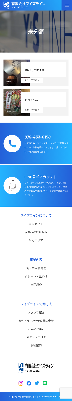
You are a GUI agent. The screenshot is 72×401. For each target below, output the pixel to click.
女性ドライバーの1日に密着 (36, 320)
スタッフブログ (32, 80)
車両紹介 (36, 284)
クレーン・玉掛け (36, 276)
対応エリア (36, 240)
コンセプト (36, 223)
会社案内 (36, 345)
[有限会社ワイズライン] (24, 5)
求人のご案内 (36, 328)
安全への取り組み (36, 232)
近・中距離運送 (36, 268)
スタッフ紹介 (36, 312)
